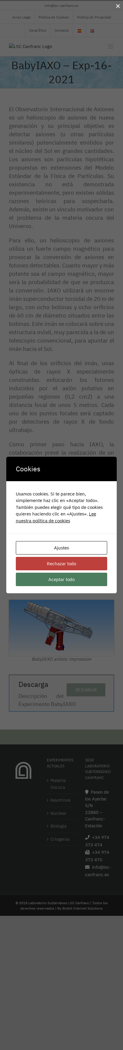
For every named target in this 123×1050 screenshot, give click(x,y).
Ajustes (61, 548)
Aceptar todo (61, 579)
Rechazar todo (61, 563)
